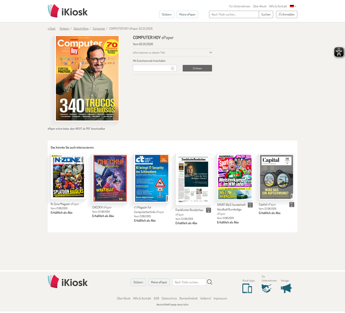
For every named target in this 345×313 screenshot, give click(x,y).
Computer (99, 28)
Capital (267, 204)
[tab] (172, 61)
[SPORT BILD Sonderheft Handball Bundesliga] (235, 177)
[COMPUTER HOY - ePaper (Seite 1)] (87, 78)
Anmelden (288, 14)
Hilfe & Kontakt (278, 6)
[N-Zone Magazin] (68, 177)
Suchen (266, 14)
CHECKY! (102, 207)
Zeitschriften (81, 28)
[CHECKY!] (110, 178)
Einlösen (197, 68)
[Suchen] (209, 282)
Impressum (220, 298)
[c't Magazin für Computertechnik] (152, 178)
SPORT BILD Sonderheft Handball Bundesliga (231, 209)
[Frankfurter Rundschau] (193, 179)
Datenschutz (169, 298)
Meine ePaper (187, 14)
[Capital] (276, 177)
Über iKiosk (259, 6)
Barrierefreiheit (188, 298)
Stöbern (167, 14)
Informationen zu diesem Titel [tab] (149, 52)
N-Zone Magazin (65, 204)
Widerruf (205, 298)
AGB (156, 298)
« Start (52, 28)
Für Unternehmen (239, 6)
